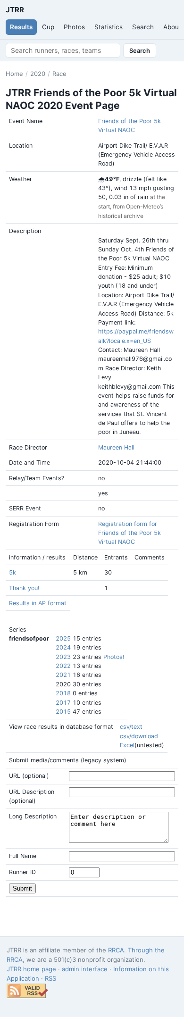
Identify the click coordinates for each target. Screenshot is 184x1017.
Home (14, 73)
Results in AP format (38, 603)
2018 (63, 693)
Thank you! (24, 588)
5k (12, 572)
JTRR (15, 9)
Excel (127, 745)
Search (143, 27)
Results (21, 27)
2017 (63, 702)
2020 (37, 73)
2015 (63, 711)
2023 (63, 656)
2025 (63, 638)
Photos (74, 27)
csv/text (131, 726)
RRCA (116, 950)
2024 (63, 647)
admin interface (85, 969)
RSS (50, 978)
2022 (63, 665)
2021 (63, 674)
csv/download (139, 736)
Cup (48, 27)
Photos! (113, 656)
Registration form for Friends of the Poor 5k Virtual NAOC (129, 533)
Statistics (108, 27)
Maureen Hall (116, 447)
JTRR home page (31, 969)
